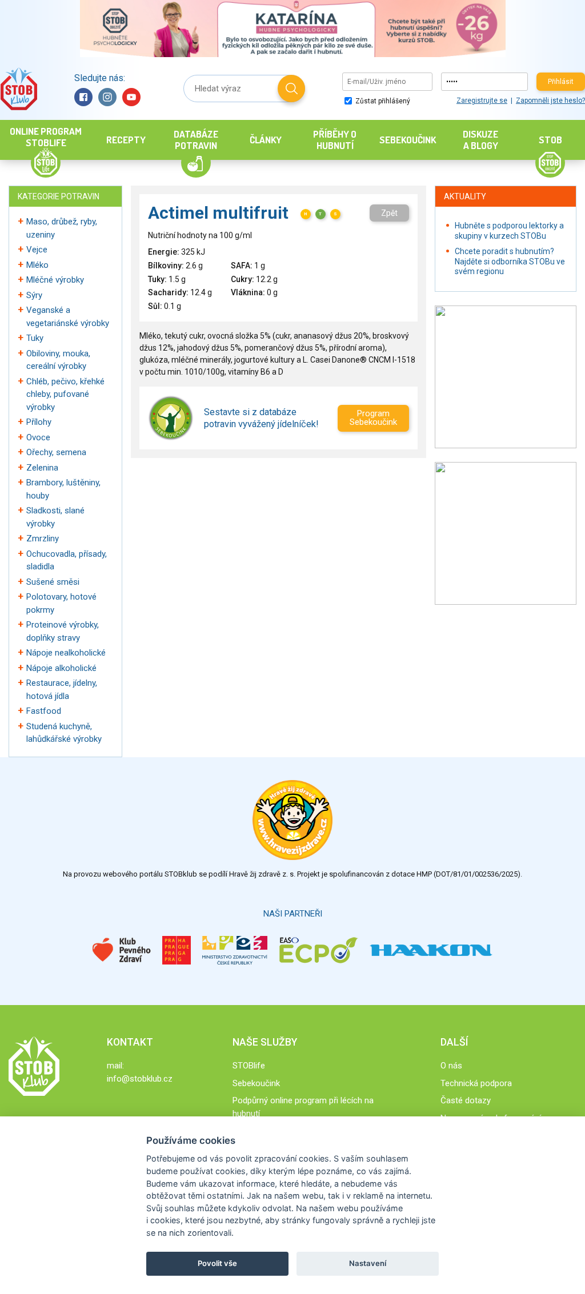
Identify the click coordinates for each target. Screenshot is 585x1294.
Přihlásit (561, 82)
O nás (451, 1065)
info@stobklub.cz (140, 1079)
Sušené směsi (52, 582)
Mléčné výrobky (55, 280)
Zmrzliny (42, 538)
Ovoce (38, 437)
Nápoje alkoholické (61, 668)
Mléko (37, 265)
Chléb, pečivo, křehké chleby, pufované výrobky (65, 394)
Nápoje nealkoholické (66, 653)
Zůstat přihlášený (382, 101)
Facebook (83, 97)
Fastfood (43, 711)
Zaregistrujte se (481, 101)
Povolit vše (217, 1263)
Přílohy (38, 422)
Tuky (34, 338)
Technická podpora (476, 1083)
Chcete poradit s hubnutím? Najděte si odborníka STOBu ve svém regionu (510, 261)
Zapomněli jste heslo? (550, 101)
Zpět (389, 213)
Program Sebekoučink (373, 417)
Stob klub (18, 88)
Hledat (291, 88)
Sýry (34, 295)
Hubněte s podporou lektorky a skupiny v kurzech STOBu (509, 230)
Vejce (36, 249)
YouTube (131, 97)
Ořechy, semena (56, 452)
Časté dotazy (465, 1100)
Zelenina (42, 468)
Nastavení (367, 1263)
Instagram (107, 97)
